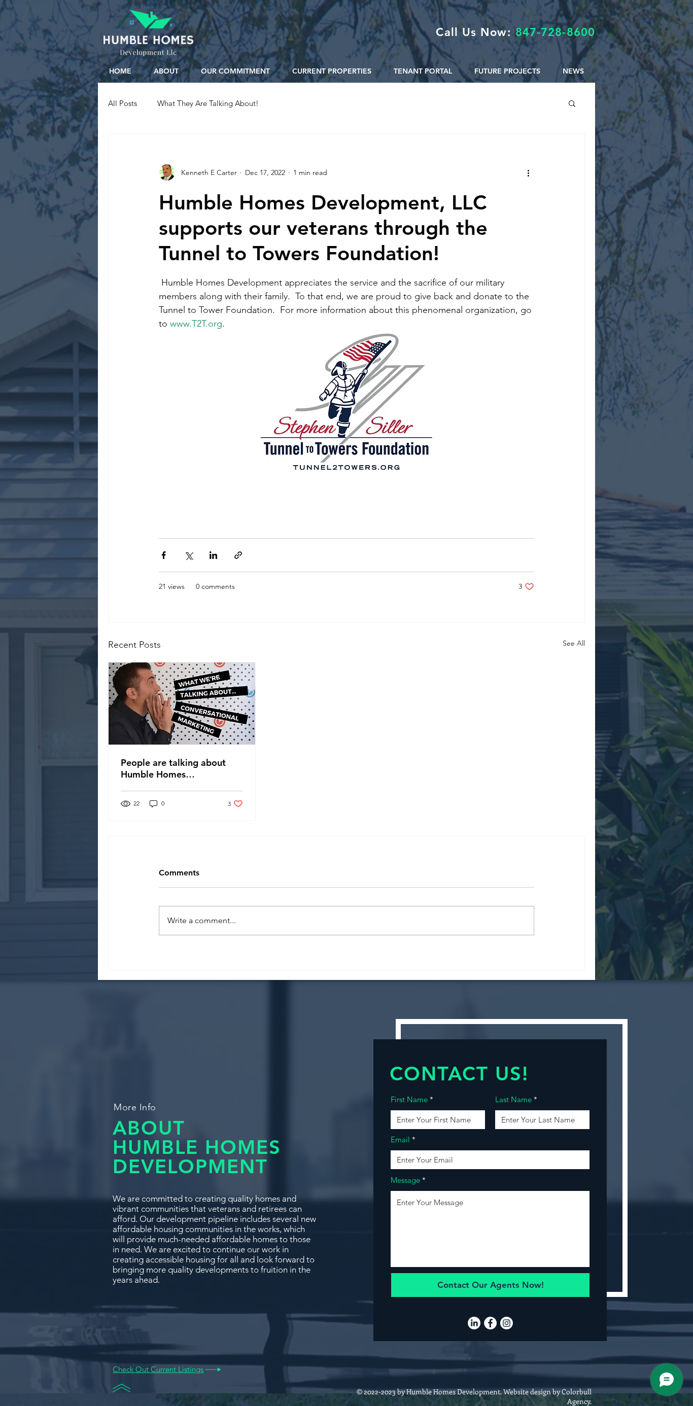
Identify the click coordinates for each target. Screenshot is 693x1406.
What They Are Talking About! (208, 103)
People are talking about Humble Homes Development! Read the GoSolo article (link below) (177, 768)
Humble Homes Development (453, 1391)
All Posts (122, 103)
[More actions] (528, 172)
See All (574, 643)
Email (400, 1139)
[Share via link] (238, 555)
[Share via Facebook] (163, 555)
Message (405, 1180)
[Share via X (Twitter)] (188, 555)
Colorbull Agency (577, 1396)
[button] (572, 103)
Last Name (513, 1099)
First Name (409, 1099)
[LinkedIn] (474, 1323)
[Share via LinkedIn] (213, 555)
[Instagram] (506, 1323)
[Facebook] (490, 1323)
